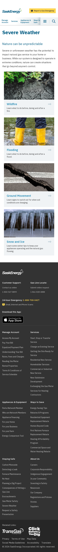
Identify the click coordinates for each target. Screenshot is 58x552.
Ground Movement (19, 195)
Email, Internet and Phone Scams (19, 304)
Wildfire (12, 104)
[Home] (11, 10)
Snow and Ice (15, 241)
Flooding (12, 150)
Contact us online (9, 287)
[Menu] (44, 21)
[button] (29, 319)
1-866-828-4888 (37, 292)
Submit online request (39, 287)
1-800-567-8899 (9, 292)
